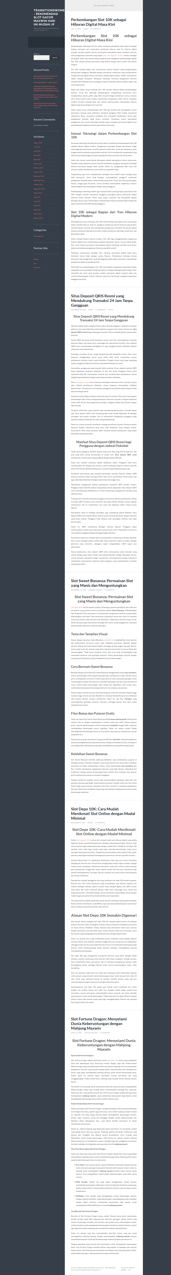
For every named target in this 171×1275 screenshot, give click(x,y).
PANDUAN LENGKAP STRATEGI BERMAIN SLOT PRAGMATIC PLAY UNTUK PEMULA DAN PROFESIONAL (46, 89)
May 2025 (37, 205)
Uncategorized (38, 236)
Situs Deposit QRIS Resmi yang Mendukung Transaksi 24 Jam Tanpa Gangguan (102, 300)
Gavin (85, 29)
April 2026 (37, 159)
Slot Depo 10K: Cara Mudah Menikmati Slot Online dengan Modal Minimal (103, 813)
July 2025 (37, 197)
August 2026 (38, 143)
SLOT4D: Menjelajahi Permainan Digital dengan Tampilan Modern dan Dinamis (45, 97)
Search (36, 54)
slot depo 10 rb (77, 607)
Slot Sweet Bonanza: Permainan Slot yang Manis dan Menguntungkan (102, 583)
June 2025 (37, 201)
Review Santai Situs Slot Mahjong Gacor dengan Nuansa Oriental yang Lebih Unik (45, 105)
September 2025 (39, 189)
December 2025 (39, 176)
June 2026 (37, 151)
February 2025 (38, 218)
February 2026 (38, 168)
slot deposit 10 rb (84, 840)
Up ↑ (130, 1270)
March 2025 (38, 214)
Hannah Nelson (95, 590)
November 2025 (39, 180)
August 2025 (38, 193)
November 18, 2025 (78, 590)
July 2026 (37, 147)
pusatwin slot (108, 640)
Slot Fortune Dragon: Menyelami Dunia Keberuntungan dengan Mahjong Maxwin (99, 1023)
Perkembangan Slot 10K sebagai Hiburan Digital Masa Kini (98, 22)
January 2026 (38, 172)
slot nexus (37, 267)
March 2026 (38, 164)
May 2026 (37, 155)
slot (35, 263)
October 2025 (38, 184)
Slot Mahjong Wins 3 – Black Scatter (45, 82)
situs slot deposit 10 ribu (113, 55)
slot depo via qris (82, 382)
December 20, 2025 (78, 310)
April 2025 (37, 210)
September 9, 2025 (78, 822)
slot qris (36, 259)
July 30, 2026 (76, 29)
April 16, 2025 (76, 1033)
